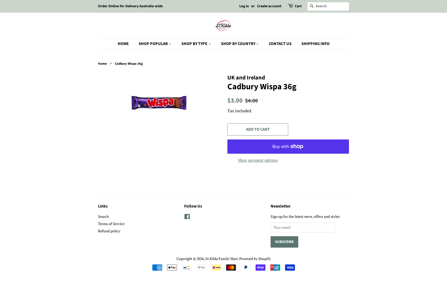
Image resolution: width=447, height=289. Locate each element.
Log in (244, 6)
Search (103, 216)
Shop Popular (154, 44)
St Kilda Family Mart (221, 258)
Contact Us (280, 44)
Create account (269, 6)
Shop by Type (194, 44)
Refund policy (109, 230)
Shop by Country (238, 44)
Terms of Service (111, 223)
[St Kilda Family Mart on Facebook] (187, 217)
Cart (298, 6)
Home (123, 44)
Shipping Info (315, 44)
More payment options (258, 160)
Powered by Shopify (255, 258)
